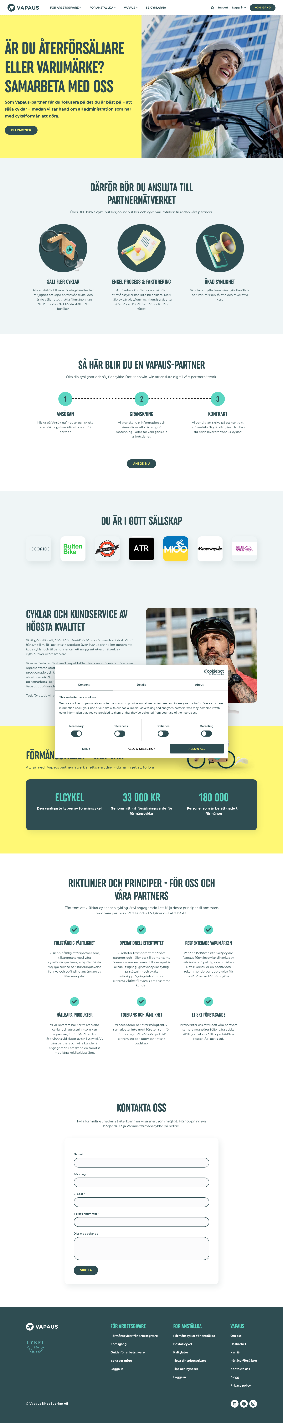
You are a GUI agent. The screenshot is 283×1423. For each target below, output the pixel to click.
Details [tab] (141, 684)
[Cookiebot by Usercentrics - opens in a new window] (207, 672)
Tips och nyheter (185, 1369)
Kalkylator (180, 1352)
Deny (86, 748)
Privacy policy (240, 1385)
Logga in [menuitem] (238, 7)
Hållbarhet (238, 1344)
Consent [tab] (84, 684)
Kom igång (118, 1344)
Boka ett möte (121, 1360)
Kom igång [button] (263, 7)
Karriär (235, 1352)
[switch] (119, 733)
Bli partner (21, 130)
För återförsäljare (243, 1360)
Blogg (234, 1377)
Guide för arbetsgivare (128, 1352)
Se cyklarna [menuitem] (156, 7)
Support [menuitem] (223, 7)
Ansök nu (141, 463)
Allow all (196, 748)
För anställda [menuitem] (101, 7)
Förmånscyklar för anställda (194, 1335)
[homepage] (23, 8)
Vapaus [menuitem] (129, 7)
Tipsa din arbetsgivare (189, 1360)
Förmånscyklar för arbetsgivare (134, 1335)
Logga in (117, 1369)
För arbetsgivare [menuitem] (64, 7)
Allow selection (142, 748)
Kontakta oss (240, 1369)
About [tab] (199, 684)
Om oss (236, 1335)
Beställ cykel (182, 1344)
